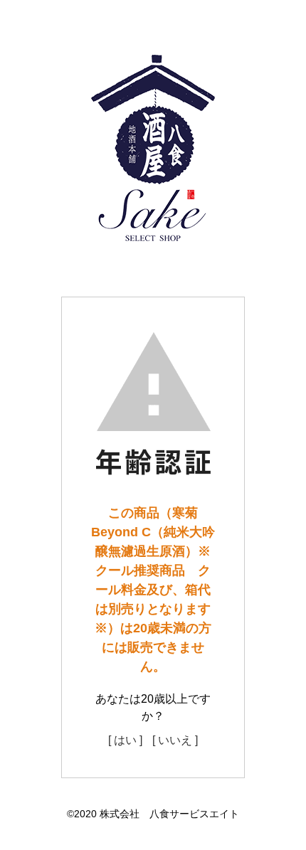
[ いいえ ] (175, 740)
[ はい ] (125, 740)
